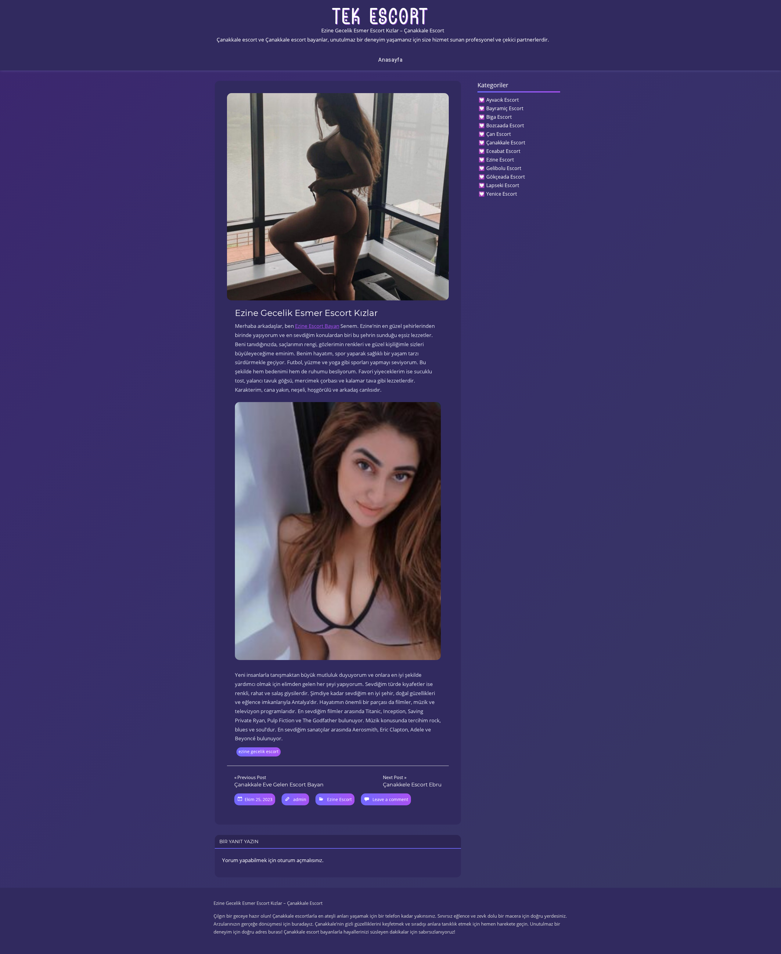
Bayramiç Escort (505, 108)
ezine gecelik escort (259, 751)
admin (299, 799)
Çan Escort (498, 134)
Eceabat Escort (503, 151)
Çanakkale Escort (505, 142)
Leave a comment (390, 799)
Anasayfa (390, 59)
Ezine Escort (339, 799)
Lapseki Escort (502, 185)
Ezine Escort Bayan (317, 325)
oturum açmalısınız (299, 860)
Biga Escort (499, 117)
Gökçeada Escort (505, 176)
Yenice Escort (501, 193)
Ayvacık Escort (502, 99)
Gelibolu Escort (503, 168)
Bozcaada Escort (505, 125)
